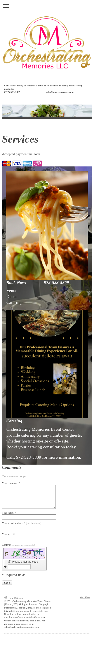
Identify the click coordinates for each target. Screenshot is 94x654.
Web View (85, 597)
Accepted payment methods (21, 154)
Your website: (9, 534)
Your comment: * (11, 483)
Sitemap (19, 598)
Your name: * (9, 512)
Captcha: (18, 544)
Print (11, 598)
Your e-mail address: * (21, 523)
